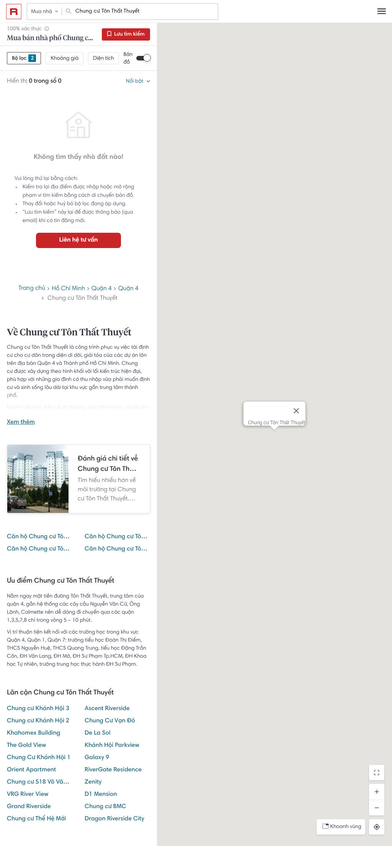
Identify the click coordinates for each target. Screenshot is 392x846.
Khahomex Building (33, 733)
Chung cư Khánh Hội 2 (38, 721)
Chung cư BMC (105, 807)
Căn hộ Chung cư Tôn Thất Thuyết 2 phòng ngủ (39, 549)
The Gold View (26, 746)
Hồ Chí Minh (68, 289)
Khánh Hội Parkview (112, 746)
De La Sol (98, 733)
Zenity (93, 782)
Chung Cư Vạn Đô (110, 721)
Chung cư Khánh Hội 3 (38, 709)
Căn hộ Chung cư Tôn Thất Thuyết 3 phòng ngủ (117, 549)
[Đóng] (296, 411)
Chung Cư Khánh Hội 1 (38, 758)
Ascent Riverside (107, 709)
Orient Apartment (31, 770)
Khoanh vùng (345, 827)
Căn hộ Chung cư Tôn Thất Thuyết (39, 537)
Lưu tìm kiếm (129, 34)
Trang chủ (31, 289)
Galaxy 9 (97, 758)
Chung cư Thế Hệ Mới (36, 819)
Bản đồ (128, 58)
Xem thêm (21, 423)
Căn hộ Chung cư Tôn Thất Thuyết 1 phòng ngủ (117, 537)
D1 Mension (101, 795)
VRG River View (27, 795)
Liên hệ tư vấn (78, 240)
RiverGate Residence (113, 770)
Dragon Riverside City (114, 819)
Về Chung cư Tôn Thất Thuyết (69, 333)
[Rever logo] (13, 11)
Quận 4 (101, 289)
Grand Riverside (29, 807)
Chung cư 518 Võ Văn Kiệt (39, 782)
